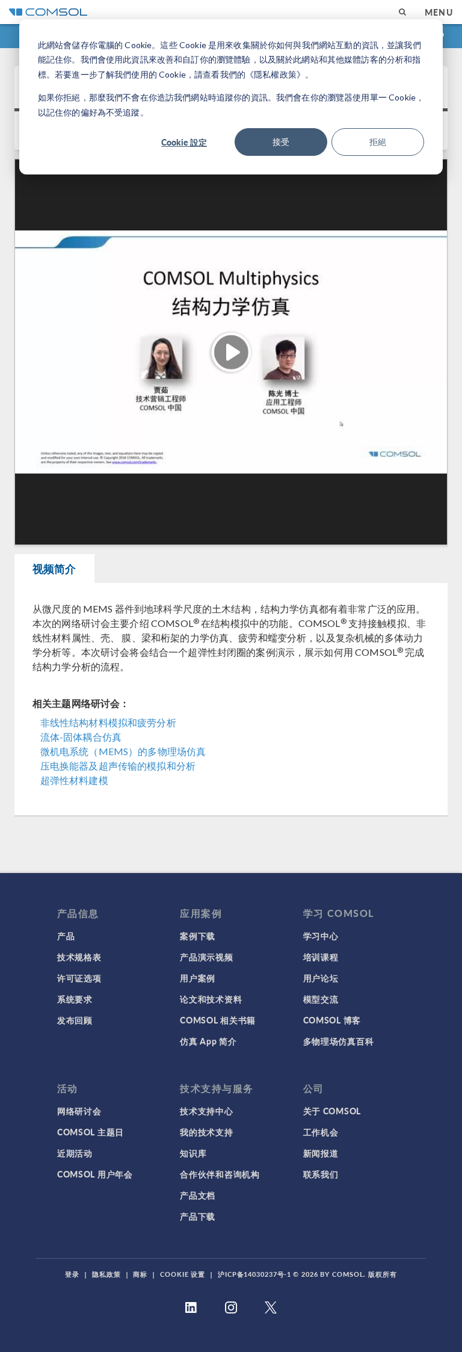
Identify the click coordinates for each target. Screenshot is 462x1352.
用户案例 (197, 978)
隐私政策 (106, 1274)
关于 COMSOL (332, 1111)
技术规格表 (79, 957)
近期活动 (75, 1153)
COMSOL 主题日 (90, 1132)
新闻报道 (321, 1153)
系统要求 (75, 999)
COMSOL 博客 (332, 1020)
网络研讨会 (79, 1111)
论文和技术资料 (211, 999)
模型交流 (321, 999)
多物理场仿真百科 (338, 1041)
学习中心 (321, 936)
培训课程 (321, 957)
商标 (140, 1274)
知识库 (193, 1153)
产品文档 (197, 1195)
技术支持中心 (206, 1111)
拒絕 (377, 142)
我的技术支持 (206, 1132)
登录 (72, 1274)
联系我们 (321, 1174)
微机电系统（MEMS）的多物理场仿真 (123, 751)
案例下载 (197, 936)
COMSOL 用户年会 (95, 1174)
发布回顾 (75, 1020)
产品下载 (197, 1216)
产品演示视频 (206, 957)
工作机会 (321, 1132)
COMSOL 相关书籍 (218, 1020)
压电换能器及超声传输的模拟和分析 (118, 765)
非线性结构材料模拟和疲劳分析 (108, 722)
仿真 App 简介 (208, 1041)
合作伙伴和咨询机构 (219, 1174)
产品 (66, 936)
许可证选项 (79, 978)
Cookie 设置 (182, 1274)
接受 (281, 142)
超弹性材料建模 (74, 780)
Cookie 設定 (184, 142)
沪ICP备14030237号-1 (254, 1274)
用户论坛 (321, 978)
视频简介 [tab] (54, 568)
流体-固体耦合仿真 (81, 736)
